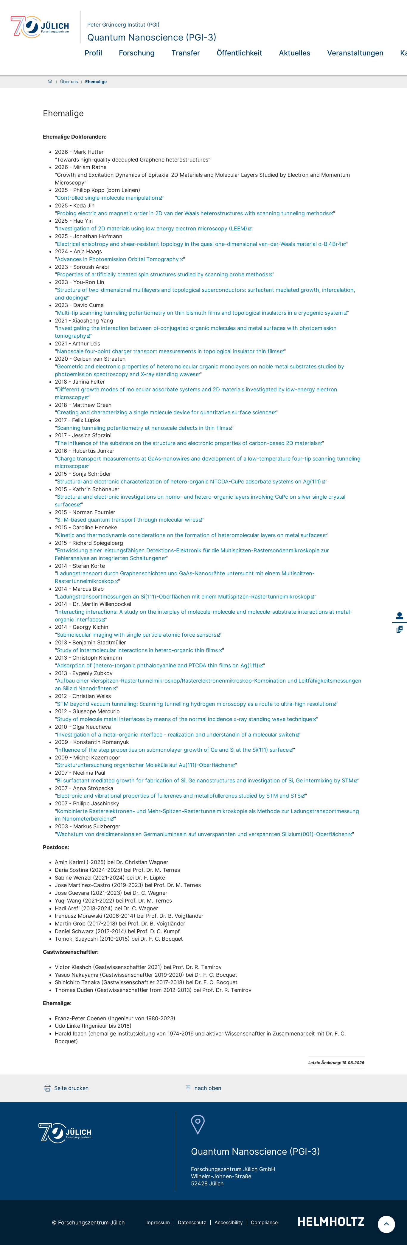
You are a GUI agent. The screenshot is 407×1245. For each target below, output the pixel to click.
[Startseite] (50, 82)
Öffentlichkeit (239, 53)
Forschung (137, 53)
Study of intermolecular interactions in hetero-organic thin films (137, 650)
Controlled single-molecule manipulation (107, 198)
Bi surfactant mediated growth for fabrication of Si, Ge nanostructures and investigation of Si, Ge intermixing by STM (205, 780)
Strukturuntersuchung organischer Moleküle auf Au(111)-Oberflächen (144, 765)
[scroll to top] (386, 1224)
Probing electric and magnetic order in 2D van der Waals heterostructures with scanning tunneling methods (193, 213)
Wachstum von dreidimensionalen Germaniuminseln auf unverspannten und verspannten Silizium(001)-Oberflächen (202, 834)
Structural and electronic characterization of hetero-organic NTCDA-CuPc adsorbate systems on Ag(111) (189, 481)
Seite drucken (71, 1088)
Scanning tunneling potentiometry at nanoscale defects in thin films (142, 428)
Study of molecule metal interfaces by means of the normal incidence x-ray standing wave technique (184, 719)
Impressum (157, 1222)
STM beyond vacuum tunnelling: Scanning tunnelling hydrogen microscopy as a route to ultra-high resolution (194, 704)
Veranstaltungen (355, 53)
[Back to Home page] (43, 27)
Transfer (185, 53)
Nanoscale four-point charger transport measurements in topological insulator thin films (168, 351)
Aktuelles (294, 53)
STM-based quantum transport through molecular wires (127, 520)
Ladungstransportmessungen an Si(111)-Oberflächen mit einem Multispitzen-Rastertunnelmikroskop (183, 596)
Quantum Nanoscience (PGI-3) (152, 37)
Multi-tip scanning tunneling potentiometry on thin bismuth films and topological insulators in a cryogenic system (200, 313)
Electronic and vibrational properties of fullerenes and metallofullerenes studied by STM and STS (179, 796)
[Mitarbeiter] (399, 615)
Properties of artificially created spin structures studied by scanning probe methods (162, 274)
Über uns (69, 82)
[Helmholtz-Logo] (331, 1224)
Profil (93, 53)
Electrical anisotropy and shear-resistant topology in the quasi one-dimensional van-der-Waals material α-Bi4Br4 (199, 244)
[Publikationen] (399, 629)
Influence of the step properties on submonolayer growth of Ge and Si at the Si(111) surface (173, 750)
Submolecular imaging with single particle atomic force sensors (136, 635)
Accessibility (229, 1222)
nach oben (208, 1088)
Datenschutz (192, 1222)
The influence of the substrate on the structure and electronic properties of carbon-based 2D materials (187, 443)
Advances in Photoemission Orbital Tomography (118, 259)
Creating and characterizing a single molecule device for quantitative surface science (164, 412)
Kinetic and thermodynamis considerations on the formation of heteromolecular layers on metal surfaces (189, 535)
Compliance (264, 1222)
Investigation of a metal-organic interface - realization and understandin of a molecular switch (176, 734)
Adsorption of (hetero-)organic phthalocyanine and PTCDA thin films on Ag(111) (158, 665)
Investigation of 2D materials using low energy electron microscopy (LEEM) (152, 228)
